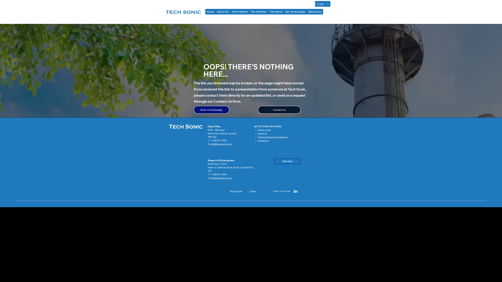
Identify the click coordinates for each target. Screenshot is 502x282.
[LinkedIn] (295, 191)
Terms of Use (236, 191)
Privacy (253, 191)
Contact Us (263, 140)
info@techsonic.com (221, 144)
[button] (315, 11)
